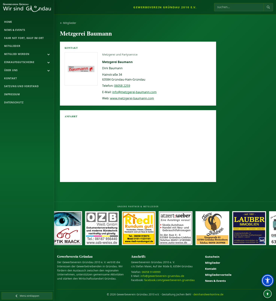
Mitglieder (212, 262)
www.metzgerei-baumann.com (132, 98)
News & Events (215, 281)
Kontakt (210, 269)
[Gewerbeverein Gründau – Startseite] (27, 7)
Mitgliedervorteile (218, 275)
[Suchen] (268, 7)
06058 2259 (122, 86)
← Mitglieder (68, 23)
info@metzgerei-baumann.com (134, 92)
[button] (267, 280)
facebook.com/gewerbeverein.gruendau (169, 280)
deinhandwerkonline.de (208, 294)
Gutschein (212, 256)
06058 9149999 (151, 272)
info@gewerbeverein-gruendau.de (162, 276)
